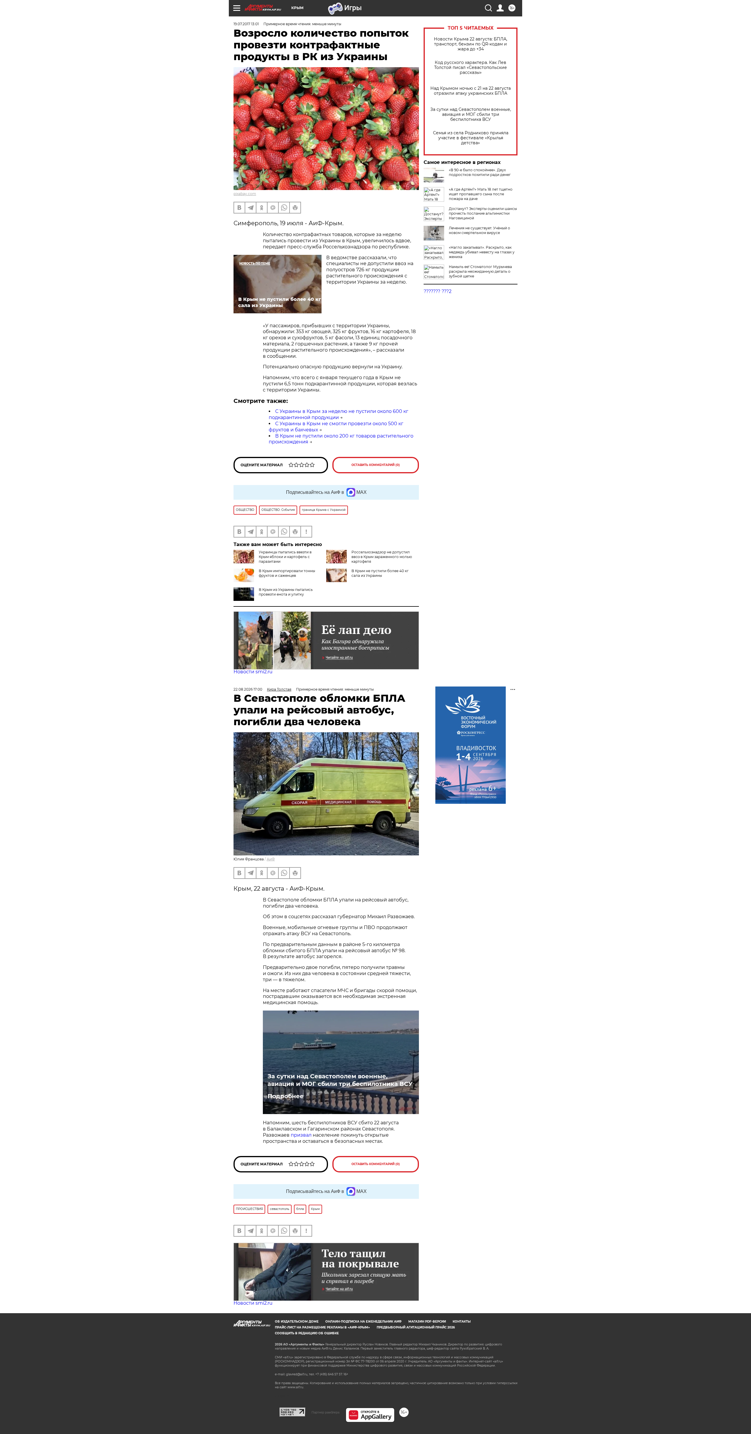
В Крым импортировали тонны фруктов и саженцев (287, 573)
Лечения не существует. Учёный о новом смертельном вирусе (479, 230)
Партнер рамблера (325, 1412)
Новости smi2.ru (253, 671)
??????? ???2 (437, 291)
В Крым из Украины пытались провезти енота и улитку (286, 591)
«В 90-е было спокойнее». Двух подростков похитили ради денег (480, 172)
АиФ (271, 859)
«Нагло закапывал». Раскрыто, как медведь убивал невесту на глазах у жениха (482, 252)
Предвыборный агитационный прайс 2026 (416, 1327)
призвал (302, 1135)
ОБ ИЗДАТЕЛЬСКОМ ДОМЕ (297, 1321)
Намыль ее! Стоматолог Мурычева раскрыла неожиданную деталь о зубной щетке (480, 271)
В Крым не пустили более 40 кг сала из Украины (380, 573)
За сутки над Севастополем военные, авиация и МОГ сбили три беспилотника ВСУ (470, 114)
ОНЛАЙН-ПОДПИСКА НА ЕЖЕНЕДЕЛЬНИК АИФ (363, 1321)
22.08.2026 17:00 (248, 689)
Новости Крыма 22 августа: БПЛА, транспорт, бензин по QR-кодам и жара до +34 (470, 44)
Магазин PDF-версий (427, 1321)
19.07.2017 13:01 (246, 24)
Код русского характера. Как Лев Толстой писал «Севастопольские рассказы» (470, 67)
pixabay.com (245, 193)
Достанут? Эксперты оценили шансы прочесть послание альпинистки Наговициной (483, 213)
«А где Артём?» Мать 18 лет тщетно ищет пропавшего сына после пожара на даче (480, 194)
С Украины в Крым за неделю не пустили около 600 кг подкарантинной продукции (338, 414)
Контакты (462, 1321)
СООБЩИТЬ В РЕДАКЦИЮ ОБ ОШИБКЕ (307, 1333)
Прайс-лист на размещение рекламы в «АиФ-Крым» (322, 1327)
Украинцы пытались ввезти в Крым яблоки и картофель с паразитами (285, 557)
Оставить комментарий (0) (375, 465)
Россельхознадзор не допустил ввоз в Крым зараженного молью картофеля (381, 557)
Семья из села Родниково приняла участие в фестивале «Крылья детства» (470, 137)
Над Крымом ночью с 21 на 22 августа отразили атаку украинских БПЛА (470, 91)
